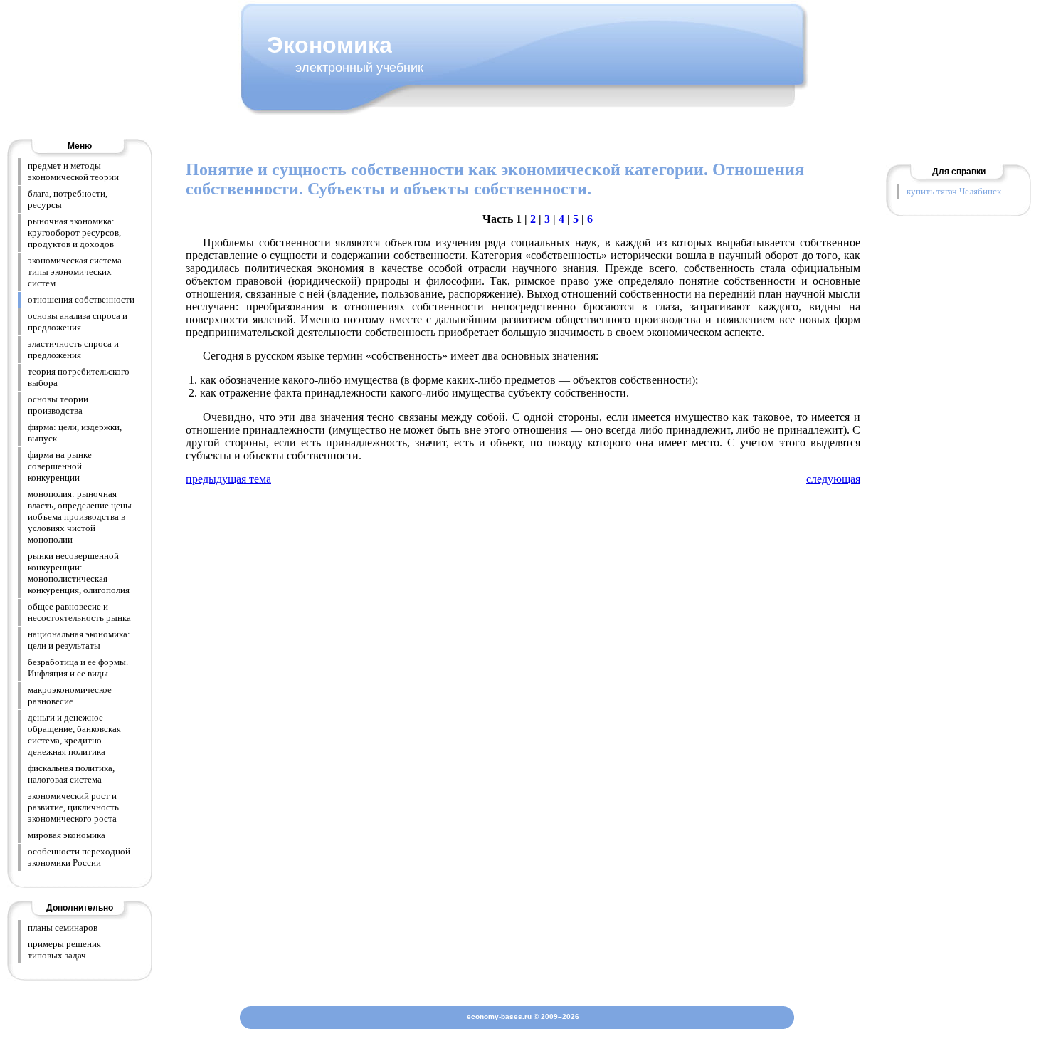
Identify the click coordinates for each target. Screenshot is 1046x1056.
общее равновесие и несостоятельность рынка (79, 612)
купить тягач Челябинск (954, 191)
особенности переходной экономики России (79, 857)
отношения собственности (81, 299)
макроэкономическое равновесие (70, 695)
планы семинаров (62, 927)
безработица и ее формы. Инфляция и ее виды (78, 668)
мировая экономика (66, 835)
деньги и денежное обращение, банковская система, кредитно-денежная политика (74, 734)
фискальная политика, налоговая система (71, 774)
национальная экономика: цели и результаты (79, 640)
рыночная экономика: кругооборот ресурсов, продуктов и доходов (74, 232)
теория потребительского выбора (79, 377)
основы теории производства (58, 405)
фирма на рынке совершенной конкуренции (60, 466)
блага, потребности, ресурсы (67, 199)
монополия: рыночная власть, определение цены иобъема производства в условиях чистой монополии (80, 516)
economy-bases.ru (499, 1016)
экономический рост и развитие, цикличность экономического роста (73, 807)
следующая (833, 479)
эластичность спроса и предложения (73, 349)
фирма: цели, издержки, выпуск (75, 433)
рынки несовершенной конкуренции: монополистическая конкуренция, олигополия (79, 572)
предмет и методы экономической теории (73, 171)
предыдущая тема (228, 479)
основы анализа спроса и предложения (77, 321)
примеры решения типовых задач (64, 950)
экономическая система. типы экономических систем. (76, 271)
